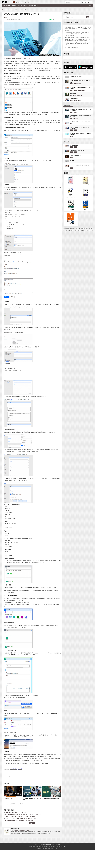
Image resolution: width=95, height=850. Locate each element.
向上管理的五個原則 (74, 98)
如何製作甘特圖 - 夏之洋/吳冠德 (76, 76)
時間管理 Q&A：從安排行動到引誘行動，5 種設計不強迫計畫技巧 (80, 134)
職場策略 (71, 90)
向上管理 (71, 100)
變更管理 (5, 17)
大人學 (39, 844)
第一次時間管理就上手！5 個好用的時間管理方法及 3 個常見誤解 (19, 820)
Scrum (74, 95)
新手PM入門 (11, 9)
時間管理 (71, 136)
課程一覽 (20, 5)
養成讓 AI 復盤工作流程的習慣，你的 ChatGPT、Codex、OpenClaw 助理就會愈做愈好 (23, 814)
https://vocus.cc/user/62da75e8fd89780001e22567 (20, 830)
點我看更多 (32, 823)
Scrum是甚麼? (73, 93)
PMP (74, 83)
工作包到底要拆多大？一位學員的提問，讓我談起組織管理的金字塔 (80, 116)
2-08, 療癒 (72, 160)
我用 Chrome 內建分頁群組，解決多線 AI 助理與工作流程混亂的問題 (20, 816)
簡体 (91, 5)
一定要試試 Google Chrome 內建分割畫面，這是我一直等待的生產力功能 (21, 818)
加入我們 (58, 844)
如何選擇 (71, 83)
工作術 (71, 95)
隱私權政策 (48, 844)
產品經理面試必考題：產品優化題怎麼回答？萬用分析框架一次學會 (80, 128)
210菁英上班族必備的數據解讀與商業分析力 (51, 798)
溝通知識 (71, 168)
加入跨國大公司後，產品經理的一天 (77, 150)
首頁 (4, 5)
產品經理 (75, 112)
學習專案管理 (78, 83)
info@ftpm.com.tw (62, 846)
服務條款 (53, 844)
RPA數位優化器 (14, 19)
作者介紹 (14, 5)
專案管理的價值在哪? (74, 145)
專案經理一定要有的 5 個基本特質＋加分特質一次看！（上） (80, 81)
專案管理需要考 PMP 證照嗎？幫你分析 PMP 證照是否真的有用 (80, 88)
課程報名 (25, 5)
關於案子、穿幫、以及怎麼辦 (75, 155)
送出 (88, 17)
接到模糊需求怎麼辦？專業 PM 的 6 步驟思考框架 (15, 812)
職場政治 (75, 100)
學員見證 (36, 5)
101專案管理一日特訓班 (8, 798)
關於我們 (31, 5)
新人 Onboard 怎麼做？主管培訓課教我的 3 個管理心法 (80, 166)
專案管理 (8, 5)
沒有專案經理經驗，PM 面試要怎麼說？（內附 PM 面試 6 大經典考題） (80, 110)
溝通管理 (79, 100)
